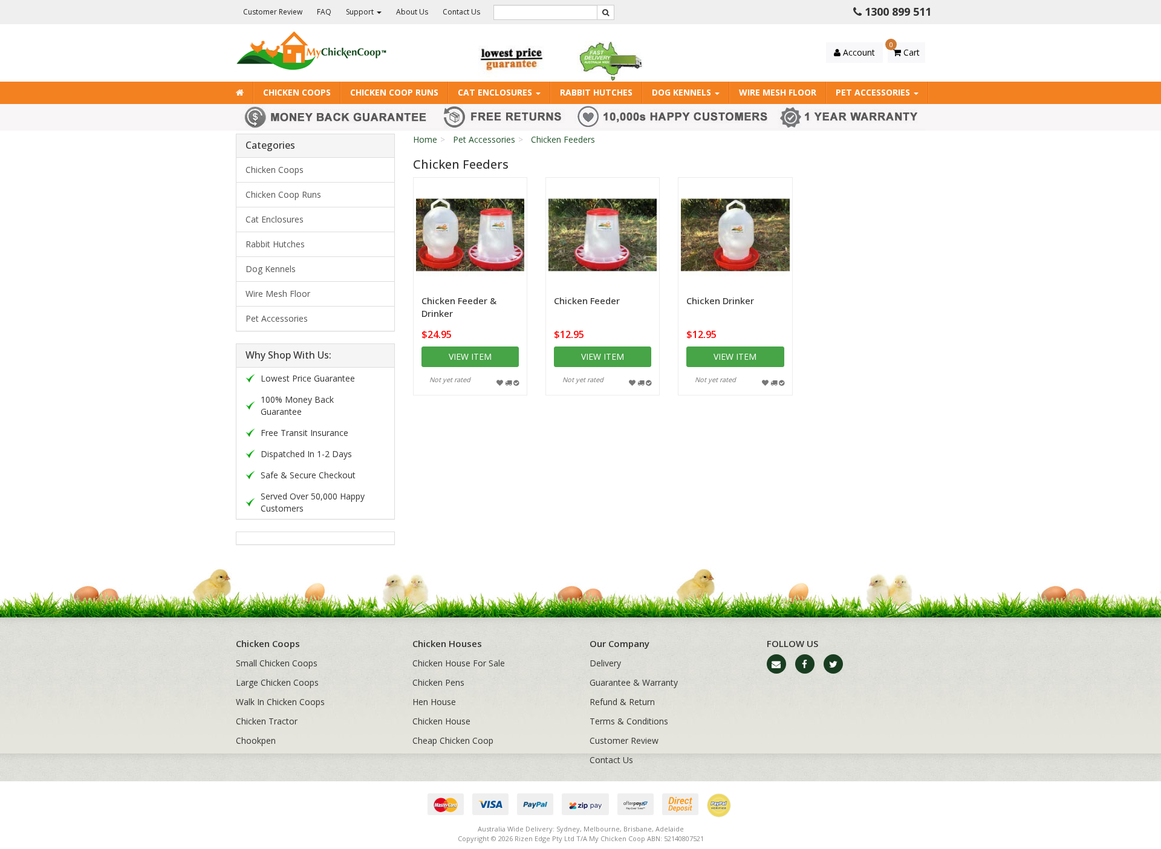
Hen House (434, 702)
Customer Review (272, 12)
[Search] (605, 12)
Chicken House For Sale (458, 663)
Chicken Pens (438, 682)
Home (425, 139)
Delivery (605, 663)
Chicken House (441, 721)
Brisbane (637, 828)
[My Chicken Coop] (311, 50)
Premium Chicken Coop (76, 801)
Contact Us (461, 12)
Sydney (568, 828)
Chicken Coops (297, 92)
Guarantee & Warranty (634, 682)
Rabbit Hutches (596, 92)
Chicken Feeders (563, 139)
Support (361, 12)
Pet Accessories (874, 92)
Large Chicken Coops (277, 682)
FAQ (324, 12)
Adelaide (669, 828)
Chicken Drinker (720, 300)
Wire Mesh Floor (777, 92)
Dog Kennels (683, 92)
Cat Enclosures (496, 92)
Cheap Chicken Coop (452, 740)
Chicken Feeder (587, 300)
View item (470, 356)
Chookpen (256, 740)
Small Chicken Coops (276, 663)
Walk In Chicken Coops (280, 702)
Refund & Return (622, 702)
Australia (492, 828)
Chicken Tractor (267, 721)
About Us (412, 12)
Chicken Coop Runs (394, 92)
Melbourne (602, 828)
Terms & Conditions (629, 721)
